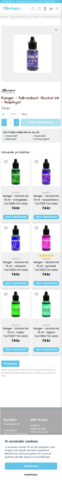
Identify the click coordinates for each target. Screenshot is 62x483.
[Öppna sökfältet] (33, 8)
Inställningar (31, 474)
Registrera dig (38, 428)
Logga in (35, 425)
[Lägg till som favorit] (39, 8)
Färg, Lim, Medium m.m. (20, 17)
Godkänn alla (31, 466)
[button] (56, 30)
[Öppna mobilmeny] (57, 8)
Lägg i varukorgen (15, 217)
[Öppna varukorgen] (51, 8)
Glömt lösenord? (40, 432)
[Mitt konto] (45, 8)
